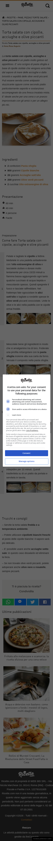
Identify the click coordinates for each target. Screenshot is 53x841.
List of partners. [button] (32, 430)
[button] (26, 415)
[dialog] (26, 420)
